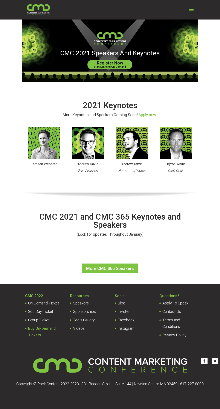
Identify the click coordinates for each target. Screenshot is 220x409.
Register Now (110, 64)
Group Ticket (39, 320)
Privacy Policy (174, 335)
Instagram (126, 328)
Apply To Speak (175, 303)
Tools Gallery (84, 320)
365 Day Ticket (40, 311)
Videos (79, 328)
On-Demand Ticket (43, 303)
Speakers (81, 303)
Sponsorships (84, 311)
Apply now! (148, 114)
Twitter (124, 311)
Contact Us (171, 311)
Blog (121, 303)
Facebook (126, 320)
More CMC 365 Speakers (110, 268)
